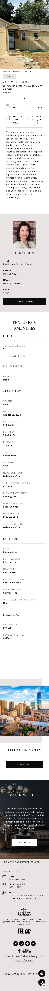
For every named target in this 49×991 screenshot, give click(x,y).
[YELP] (33, 943)
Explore (24, 764)
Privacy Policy (36, 973)
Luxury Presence (24, 959)
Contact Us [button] (24, 842)
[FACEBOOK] (15, 943)
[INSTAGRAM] (21, 943)
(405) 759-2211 (11, 273)
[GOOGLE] (27, 943)
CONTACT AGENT (25, 301)
